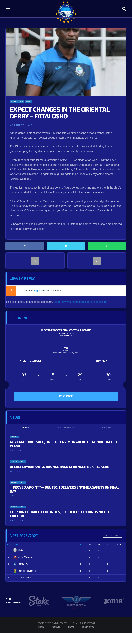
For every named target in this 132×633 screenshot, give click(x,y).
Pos (9, 544)
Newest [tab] (26, 427)
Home (41, 627)
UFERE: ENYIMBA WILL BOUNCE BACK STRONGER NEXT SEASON (59, 467)
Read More (66, 396)
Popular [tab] (106, 427)
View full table (112, 535)
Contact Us (88, 627)
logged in (38, 290)
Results (56, 627)
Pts (119, 544)
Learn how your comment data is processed (80, 301)
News (71, 627)
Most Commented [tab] (66, 427)
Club (15, 544)
